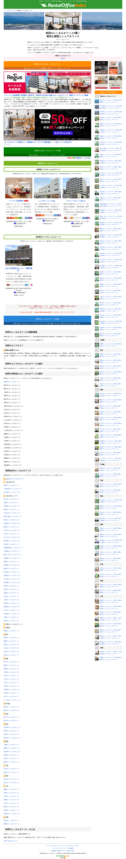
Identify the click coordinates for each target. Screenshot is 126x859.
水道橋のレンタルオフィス (12, 551)
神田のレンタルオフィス (11, 568)
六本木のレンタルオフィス (12, 513)
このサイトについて (58, 845)
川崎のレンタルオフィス (11, 672)
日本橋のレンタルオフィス (12, 582)
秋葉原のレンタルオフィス (12, 558)
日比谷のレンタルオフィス (12, 572)
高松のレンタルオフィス (11, 779)
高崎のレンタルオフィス (11, 693)
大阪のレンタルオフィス (11, 744)
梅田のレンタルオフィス (11, 748)
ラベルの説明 (86, 158)
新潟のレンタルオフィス (11, 710)
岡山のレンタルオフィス (11, 772)
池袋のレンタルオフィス (11, 593)
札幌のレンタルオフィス (11, 631)
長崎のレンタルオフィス (11, 800)
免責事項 (54, 851)
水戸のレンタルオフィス (11, 696)
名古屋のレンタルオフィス (12, 727)
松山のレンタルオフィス (11, 782)
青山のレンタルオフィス (11, 499)
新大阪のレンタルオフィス (12, 751)
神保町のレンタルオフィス (12, 565)
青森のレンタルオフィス (11, 637)
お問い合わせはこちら (11, 841)
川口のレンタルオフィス (11, 682)
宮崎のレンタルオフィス (11, 810)
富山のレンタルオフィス (11, 720)
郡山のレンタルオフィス (11, 655)
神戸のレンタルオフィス (11, 758)
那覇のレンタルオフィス (11, 824)
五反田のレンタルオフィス (12, 614)
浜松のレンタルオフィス (11, 734)
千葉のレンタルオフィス (11, 686)
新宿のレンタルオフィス (11, 527)
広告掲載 (70, 848)
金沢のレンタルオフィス (11, 717)
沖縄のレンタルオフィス (11, 820)
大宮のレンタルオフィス (11, 679)
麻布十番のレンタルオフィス (13, 516)
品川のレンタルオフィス (11, 610)
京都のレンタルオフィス (11, 755)
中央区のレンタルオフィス (12, 492)
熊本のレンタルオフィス (11, 807)
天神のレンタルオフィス (11, 796)
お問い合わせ (71, 851)
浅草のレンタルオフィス (11, 603)
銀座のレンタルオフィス (11, 589)
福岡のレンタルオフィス (11, 789)
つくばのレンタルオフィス (12, 700)
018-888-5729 (78, 223)
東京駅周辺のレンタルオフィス (13, 548)
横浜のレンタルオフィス (11, 665)
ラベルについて (57, 848)
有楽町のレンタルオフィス (12, 575)
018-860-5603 (20, 292)
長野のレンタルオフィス (11, 707)
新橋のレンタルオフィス (11, 509)
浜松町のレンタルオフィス (12, 523)
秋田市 (63, 58)
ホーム (49, 845)
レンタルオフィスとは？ (72, 845)
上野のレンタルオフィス (11, 600)
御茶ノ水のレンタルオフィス (13, 554)
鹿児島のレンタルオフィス (12, 813)
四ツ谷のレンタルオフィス (12, 530)
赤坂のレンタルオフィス (11, 502)
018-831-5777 (49, 221)
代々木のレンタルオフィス (12, 537)
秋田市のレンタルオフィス (12, 382)
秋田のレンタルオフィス (63, 56)
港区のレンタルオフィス (11, 485)
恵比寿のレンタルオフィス (12, 541)
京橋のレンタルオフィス (11, 586)
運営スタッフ (62, 851)
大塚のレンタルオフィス (11, 596)
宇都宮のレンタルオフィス (12, 689)
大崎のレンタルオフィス (11, 617)
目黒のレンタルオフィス (11, 620)
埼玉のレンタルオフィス (11, 675)
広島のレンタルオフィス (11, 769)
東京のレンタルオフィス (15, 479)
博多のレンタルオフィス (11, 793)
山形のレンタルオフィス (11, 651)
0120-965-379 (20, 223)
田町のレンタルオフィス (11, 520)
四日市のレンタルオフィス (12, 738)
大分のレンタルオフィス (11, 803)
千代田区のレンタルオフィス (13, 489)
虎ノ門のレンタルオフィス (12, 579)
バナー (65, 848)
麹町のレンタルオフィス (11, 561)
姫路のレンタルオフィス (11, 762)
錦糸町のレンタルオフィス (12, 607)
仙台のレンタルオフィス (11, 648)
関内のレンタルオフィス (11, 669)
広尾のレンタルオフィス (11, 544)
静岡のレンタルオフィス (11, 731)
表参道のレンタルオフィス (12, 506)
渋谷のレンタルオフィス (11, 534)
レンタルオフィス (9, 10)
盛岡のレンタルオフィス (11, 641)
